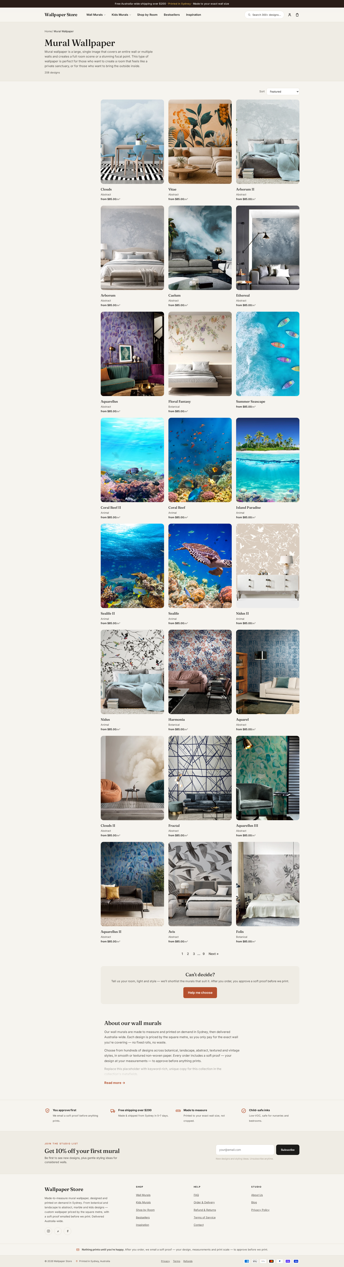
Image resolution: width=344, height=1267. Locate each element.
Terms (176, 1261)
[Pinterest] (58, 1231)
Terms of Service (205, 1217)
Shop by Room (147, 14)
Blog (254, 1202)
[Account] (289, 15)
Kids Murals (120, 14)
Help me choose (200, 993)
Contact (199, 1224)
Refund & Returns (205, 1209)
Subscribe (288, 1149)
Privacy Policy (260, 1209)
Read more (112, 1083)
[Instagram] (48, 1231)
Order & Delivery (204, 1202)
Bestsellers (172, 14)
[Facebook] (67, 1231)
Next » (214, 954)
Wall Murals (94, 14)
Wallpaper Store (61, 14)
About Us (257, 1195)
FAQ (196, 1195)
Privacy (165, 1261)
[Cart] (297, 15)
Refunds (188, 1261)
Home (48, 31)
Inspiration (193, 14)
